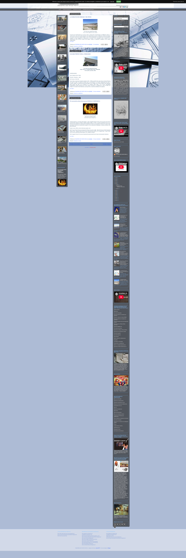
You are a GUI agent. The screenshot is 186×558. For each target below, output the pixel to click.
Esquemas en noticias (123, 85)
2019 (116, 193)
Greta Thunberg (122, 207)
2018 (116, 194)
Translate (122, 20)
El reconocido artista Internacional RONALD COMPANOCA (85, 101)
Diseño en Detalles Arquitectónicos (120, 344)
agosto (117, 184)
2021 (116, 190)
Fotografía (116, 339)
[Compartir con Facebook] (105, 44)
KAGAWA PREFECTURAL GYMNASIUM (80, 54)
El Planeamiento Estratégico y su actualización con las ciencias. (123, 225)
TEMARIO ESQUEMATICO (67, 9)
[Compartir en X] (104, 44)
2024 (116, 180)
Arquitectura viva (117, 427)
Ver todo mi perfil (117, 156)
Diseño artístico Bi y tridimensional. (120, 338)
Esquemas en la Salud (121, 93)
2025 (116, 179)
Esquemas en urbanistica (78, 46)
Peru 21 (115, 407)
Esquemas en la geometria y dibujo (121, 87)
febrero (117, 188)
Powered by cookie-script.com (178, 1)
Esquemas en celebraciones (118, 91)
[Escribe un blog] (103, 44)
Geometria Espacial (117, 334)
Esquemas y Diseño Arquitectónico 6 (120, 346)
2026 (116, 177)
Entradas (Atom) (93, 147)
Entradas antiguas (107, 144)
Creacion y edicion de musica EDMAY (120, 317)
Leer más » (72, 41)
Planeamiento (116, 336)
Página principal (116, 309)
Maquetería (116, 311)
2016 (116, 197)
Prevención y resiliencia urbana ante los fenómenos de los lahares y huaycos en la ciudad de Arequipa (124, 263)
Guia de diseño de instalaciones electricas (121, 418)
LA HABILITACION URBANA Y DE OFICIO (80, 17)
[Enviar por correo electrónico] (101, 44)
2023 (116, 182)
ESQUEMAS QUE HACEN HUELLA (88, 9)
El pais (115, 424)
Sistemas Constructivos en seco (119, 402)
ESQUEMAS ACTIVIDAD (77, 9)
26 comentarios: (96, 44)
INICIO (60, 9)
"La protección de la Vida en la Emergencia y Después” (124, 271)
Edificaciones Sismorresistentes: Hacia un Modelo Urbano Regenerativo (124, 244)
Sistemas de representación (118, 400)
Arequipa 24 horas (117, 429)
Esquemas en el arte (77, 140)
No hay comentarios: (97, 91)
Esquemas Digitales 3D (118, 326)
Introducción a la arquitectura (119, 343)
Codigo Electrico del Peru (118, 425)
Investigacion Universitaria (118, 341)
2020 (116, 191)
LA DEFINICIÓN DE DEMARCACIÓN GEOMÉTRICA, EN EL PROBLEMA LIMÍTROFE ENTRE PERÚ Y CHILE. (124, 234)
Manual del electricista (117, 412)
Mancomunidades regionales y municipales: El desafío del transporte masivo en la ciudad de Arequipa (124, 253)
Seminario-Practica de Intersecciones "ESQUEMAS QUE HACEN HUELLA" (123, 216)
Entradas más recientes (75, 144)
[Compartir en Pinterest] (107, 44)
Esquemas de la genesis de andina (120, 331)
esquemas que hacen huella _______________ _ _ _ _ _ (77, 5)
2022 (116, 183)
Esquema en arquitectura (78, 93)
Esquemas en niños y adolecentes (122, 94)
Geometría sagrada (117, 333)
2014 (116, 200)
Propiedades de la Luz (118, 405)
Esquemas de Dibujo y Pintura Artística (120, 329)
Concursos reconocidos (118, 328)
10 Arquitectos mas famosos (119, 430)
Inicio (91, 144)
